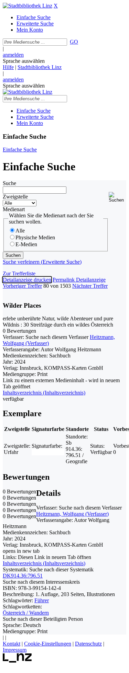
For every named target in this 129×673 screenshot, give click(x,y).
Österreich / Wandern (26, 613)
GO (74, 42)
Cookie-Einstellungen (47, 644)
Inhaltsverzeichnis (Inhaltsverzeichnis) (44, 563)
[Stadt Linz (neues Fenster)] (17, 661)
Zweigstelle (15, 196)
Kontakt (11, 644)
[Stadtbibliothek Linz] (27, 6)
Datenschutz (88, 644)
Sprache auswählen (24, 61)
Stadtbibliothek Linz (40, 67)
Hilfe (8, 67)
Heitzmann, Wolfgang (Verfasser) (72, 514)
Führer (41, 600)
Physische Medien (35, 237)
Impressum (14, 650)
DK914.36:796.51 (23, 576)
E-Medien (26, 244)
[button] (117, 197)
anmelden (13, 55)
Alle (20, 230)
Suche (9, 183)
